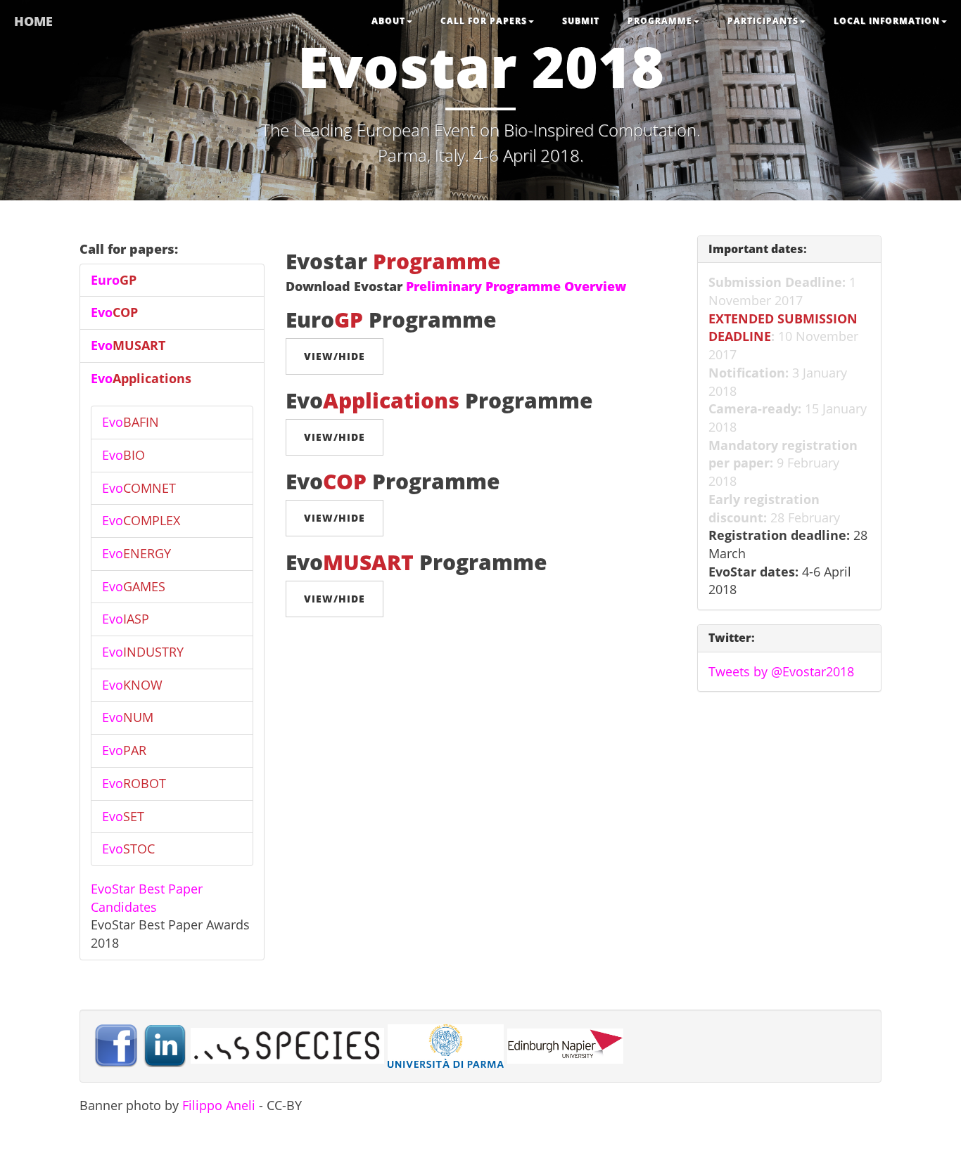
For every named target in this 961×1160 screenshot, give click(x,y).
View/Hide (334, 356)
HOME (33, 21)
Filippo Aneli (218, 1105)
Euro (113, 279)
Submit (580, 21)
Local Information (887, 21)
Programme (660, 21)
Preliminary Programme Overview (516, 286)
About (388, 21)
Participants (762, 21)
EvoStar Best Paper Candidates (147, 897)
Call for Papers (483, 21)
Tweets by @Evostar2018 (781, 671)
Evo (114, 312)
